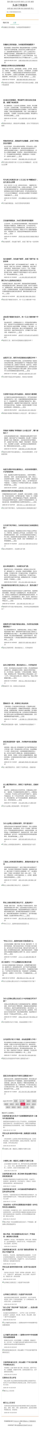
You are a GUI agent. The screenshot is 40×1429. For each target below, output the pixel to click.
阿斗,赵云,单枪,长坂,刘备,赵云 (27, 582)
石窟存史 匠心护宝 (9, 1377)
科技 (22, 8)
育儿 (32, 8)
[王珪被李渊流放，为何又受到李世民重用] (15, 203)
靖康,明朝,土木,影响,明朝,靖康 (27, 449)
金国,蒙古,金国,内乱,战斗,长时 (27, 373)
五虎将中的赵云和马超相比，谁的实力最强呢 (20, 394)
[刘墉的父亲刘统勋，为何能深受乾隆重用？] (16, 27)
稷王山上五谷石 (9, 1402)
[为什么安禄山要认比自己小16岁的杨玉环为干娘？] (18, 981)
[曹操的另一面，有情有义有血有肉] (13, 686)
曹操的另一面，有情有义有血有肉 (15, 703)
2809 (6, 1104)
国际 (12, 1)
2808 (34, 1101)
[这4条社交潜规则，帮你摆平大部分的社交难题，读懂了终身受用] (20, 83)
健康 (32, 1)
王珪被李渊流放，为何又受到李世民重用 (18, 220)
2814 (33, 1104)
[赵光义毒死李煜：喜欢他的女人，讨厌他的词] (17, 647)
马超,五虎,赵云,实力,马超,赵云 (27, 410)
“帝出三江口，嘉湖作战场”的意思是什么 (18, 941)
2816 (13, 1107)
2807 (28, 1101)
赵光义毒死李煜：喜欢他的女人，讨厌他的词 (20, 665)
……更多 (34, 57)
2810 (11, 1104)
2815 (8, 1107)
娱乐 (12, 8)
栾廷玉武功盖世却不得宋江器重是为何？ (18, 1075)
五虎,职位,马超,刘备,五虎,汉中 (27, 488)
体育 (8, 8)
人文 (25, 1)
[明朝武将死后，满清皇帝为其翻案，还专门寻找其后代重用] (20, 124)
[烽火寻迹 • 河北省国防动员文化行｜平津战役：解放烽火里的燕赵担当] (20, 1223)
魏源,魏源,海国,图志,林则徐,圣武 (26, 79)
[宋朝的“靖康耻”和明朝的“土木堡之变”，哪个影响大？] (19, 413)
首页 (15, 1101)
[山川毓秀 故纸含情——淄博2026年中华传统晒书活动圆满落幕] (20, 1323)
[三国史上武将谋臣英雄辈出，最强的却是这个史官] (18, 844)
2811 (17, 1104)
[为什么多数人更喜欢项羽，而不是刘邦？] (15, 806)
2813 (28, 1104)
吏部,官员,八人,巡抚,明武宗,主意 (26, 505)
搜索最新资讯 (10, 15)
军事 (18, 8)
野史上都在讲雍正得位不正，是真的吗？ (18, 902)
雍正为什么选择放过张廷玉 (11, 280)
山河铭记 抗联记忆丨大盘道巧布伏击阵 (17, 1294)
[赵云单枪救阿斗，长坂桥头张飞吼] (13, 549)
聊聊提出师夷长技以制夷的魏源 (13, 65)
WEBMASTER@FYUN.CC (24, 1425)
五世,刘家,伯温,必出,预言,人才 (25, 603)
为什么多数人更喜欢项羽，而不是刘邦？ (18, 823)
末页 (32, 1107)
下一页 (26, 1107)
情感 (22, 1)
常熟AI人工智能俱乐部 (27, 1422)
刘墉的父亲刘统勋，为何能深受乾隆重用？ (19, 44)
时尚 (18, 1)
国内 (8, 1)
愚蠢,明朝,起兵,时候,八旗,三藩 (25, 978)
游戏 (25, 8)
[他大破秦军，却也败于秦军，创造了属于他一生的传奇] (20, 241)
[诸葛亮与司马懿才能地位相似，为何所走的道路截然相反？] (20, 607)
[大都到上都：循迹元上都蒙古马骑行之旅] (16, 1148)
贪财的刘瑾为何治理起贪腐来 (12, 491)
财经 (15, 8)
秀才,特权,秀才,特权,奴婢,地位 (27, 1055)
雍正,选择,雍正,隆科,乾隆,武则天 (26, 296)
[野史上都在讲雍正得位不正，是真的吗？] (15, 885)
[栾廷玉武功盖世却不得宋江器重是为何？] (15, 1058)
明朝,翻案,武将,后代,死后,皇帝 (27, 159)
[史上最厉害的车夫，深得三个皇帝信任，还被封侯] (18, 767)
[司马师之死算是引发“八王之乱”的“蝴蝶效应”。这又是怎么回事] (20, 163)
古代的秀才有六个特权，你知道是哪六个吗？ (20, 1039)
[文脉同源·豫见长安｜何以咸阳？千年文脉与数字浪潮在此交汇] (20, 1351)
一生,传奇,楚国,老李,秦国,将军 (27, 277)
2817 (19, 1107)
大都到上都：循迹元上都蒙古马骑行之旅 (18, 1160)
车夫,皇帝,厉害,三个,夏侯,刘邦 (27, 803)
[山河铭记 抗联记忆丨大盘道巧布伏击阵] (15, 1282)
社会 (15, 1)
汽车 (28, 1)
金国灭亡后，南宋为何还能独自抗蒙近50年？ (20, 357)
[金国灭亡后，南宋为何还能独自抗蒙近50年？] (17, 340)
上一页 (22, 1101)
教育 (28, 8)
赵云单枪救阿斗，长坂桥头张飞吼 (15, 566)
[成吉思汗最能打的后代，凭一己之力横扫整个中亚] (18, 299)
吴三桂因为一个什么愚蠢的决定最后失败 (16, 962)
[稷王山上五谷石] (8, 1390)
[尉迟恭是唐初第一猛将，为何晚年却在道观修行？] (18, 724)
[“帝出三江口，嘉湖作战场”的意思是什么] (15, 923)
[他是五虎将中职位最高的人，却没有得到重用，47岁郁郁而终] (20, 453)
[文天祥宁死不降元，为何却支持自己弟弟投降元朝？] (19, 508)
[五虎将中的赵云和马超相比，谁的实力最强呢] (17, 377)
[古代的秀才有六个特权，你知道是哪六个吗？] (17, 1022)
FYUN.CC (16, 1421)
